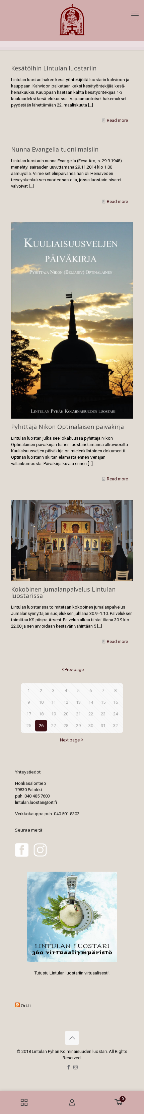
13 (78, 702)
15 (103, 702)
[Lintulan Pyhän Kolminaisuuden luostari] (72, 20)
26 (41, 725)
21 (78, 713)
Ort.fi (26, 1005)
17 (28, 713)
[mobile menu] (135, 13)
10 (41, 702)
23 (103, 713)
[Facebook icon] (68, 1067)
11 (53, 702)
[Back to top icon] (72, 1038)
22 (90, 713)
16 (115, 702)
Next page (70, 739)
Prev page (74, 669)
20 (66, 713)
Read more (117, 120)
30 (90, 725)
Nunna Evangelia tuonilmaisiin (54, 149)
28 (66, 725)
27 (53, 725)
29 (78, 725)
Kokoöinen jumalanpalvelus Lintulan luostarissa (63, 592)
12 (66, 702)
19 (53, 713)
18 (41, 713)
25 (28, 725)
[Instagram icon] (75, 1067)
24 (115, 713)
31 (103, 725)
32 (115, 725)
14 (90, 702)
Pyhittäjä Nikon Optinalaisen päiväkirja (67, 427)
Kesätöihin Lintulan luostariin (53, 68)
